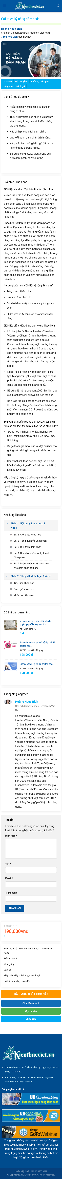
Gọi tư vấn (31, 1011)
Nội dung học (21, 81)
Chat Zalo (31, 1018)
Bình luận (11, 835)
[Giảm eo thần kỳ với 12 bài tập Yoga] (10, 666)
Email (9, 878)
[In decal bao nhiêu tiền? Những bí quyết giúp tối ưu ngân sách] (10, 625)
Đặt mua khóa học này (31, 994)
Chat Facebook (31, 1003)
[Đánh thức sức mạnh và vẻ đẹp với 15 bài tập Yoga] (10, 645)
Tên (8, 864)
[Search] (58, 6)
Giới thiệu (7, 81)
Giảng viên (8, 86)
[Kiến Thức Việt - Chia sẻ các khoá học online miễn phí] (31, 6)
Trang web (11, 892)
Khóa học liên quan (40, 81)
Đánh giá (20, 86)
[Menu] (4, 5)
